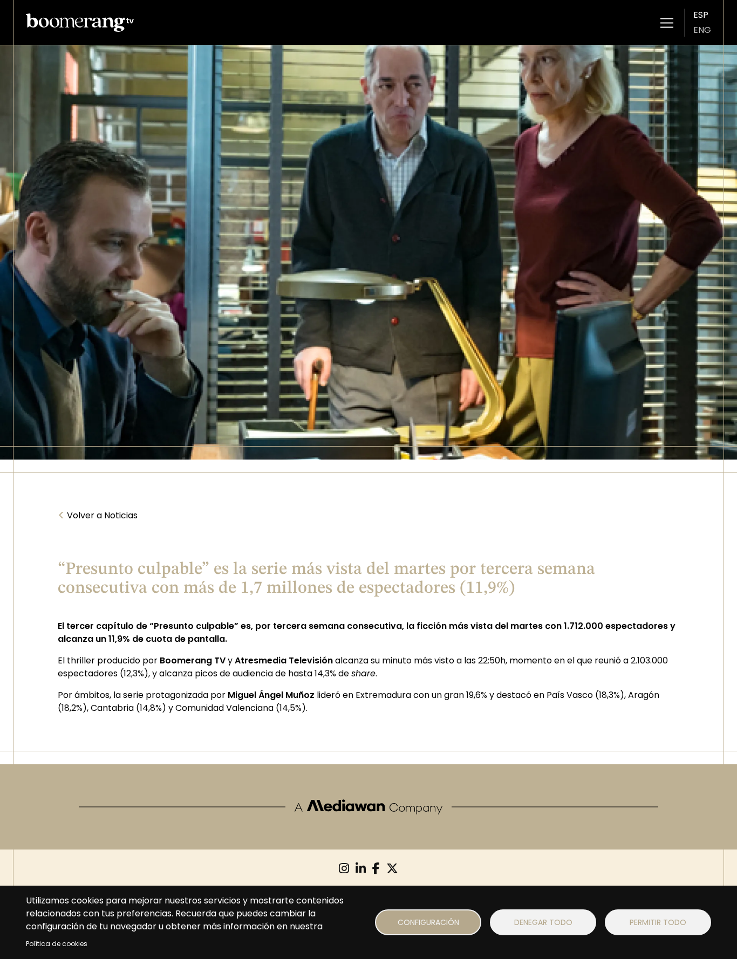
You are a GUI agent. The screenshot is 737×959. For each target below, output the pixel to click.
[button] (666, 22)
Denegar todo (543, 922)
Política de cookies (56, 943)
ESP (700, 15)
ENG (702, 30)
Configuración (428, 922)
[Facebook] (376, 868)
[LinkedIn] (361, 868)
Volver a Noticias (98, 515)
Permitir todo (658, 922)
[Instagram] (344, 868)
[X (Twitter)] (392, 868)
